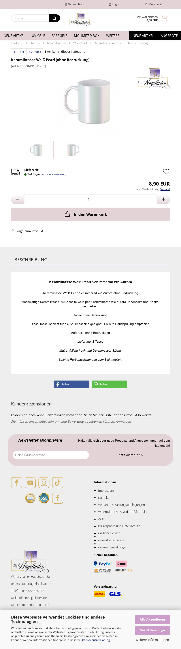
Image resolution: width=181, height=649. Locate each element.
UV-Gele (38, 35)
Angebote (169, 35)
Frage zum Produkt (29, 231)
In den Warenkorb (90, 214)
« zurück (35, 52)
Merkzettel (154, 4)
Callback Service (109, 533)
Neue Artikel (14, 35)
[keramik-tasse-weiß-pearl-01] (90, 101)
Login (115, 4)
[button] (17, 199)
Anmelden (123, 421)
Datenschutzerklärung (95, 640)
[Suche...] (54, 18)
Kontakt (103, 497)
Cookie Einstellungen (112, 547)
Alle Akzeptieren (152, 619)
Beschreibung (30, 260)
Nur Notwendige (152, 630)
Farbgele (59, 35)
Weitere (112, 35)
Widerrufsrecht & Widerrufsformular (122, 512)
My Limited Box (87, 35)
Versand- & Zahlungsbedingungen (121, 505)
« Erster (19, 52)
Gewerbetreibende (111, 540)
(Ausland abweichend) (53, 174)
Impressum (106, 490)
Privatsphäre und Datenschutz (119, 526)
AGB (101, 519)
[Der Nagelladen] (80, 20)
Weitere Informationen (152, 640)
